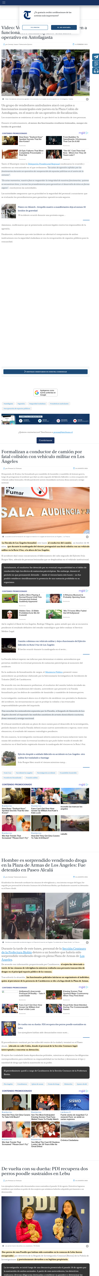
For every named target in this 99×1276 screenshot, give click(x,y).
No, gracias (35, 27)
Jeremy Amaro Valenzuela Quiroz (20, 44)
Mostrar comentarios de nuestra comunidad (46, 372)
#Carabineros (22, 1084)
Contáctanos (45, 440)
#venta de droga (53, 1084)
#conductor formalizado (12, 778)
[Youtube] (81, 421)
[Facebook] (28, 421)
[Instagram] (63, 421)
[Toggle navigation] (4, 2)
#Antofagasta (8, 404)
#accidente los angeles (24, 773)
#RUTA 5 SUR (7, 773)
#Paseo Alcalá (82, 1084)
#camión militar (32, 778)
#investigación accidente (46, 773)
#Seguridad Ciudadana (37, 404)
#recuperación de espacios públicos (17, 408)
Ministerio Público (54, 672)
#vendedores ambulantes (59, 404)
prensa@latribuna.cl (63, 432)
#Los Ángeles (8, 1084)
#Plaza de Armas (37, 1084)
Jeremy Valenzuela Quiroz (17, 877)
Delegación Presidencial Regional (44, 164)
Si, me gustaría (64, 27)
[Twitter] (45, 421)
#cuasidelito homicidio (68, 773)
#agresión (21, 404)
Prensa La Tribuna (15, 468)
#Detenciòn (68, 1084)
